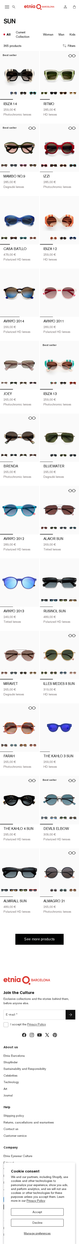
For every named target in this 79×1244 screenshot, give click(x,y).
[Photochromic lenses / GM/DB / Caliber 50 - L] (63, 673)
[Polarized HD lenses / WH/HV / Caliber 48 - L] (72, 93)
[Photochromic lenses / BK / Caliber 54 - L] (23, 93)
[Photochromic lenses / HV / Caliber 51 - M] (72, 890)
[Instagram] (31, 1035)
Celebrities (11, 1075)
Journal (8, 1095)
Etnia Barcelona (14, 1055)
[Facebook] (24, 1035)
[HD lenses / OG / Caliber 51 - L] (33, 745)
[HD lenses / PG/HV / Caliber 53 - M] (33, 455)
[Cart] (74, 7)
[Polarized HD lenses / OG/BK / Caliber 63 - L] (72, 455)
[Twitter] (47, 1035)
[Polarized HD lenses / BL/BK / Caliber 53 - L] (53, 600)
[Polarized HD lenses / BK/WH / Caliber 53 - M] (13, 455)
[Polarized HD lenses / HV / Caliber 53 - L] (63, 600)
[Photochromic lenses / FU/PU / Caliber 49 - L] (23, 165)
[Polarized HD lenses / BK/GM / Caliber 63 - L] (53, 455)
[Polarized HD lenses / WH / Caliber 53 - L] (72, 600)
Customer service (15, 1135)
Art (5, 1089)
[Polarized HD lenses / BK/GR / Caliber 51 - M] (63, 890)
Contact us (11, 1129)
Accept (37, 1212)
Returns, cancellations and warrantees (29, 1122)
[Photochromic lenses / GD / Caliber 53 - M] (23, 383)
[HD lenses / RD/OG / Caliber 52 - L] (72, 383)
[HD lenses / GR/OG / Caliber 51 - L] (63, 817)
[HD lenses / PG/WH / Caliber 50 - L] (72, 673)
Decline (37, 1222)
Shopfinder (11, 1062)
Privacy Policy (36, 1200)
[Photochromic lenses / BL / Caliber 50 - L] (72, 238)
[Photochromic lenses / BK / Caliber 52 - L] (63, 383)
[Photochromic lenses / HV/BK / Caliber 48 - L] (63, 93)
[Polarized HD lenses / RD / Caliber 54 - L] (33, 890)
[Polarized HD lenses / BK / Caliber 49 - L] (13, 165)
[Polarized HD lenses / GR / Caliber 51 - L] (13, 745)
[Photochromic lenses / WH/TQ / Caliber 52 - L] (53, 383)
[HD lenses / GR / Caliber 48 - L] (44, 93)
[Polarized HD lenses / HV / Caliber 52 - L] (13, 238)
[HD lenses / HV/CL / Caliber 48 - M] (63, 165)
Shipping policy (14, 1115)
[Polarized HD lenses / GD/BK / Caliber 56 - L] (63, 528)
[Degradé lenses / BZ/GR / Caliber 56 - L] (53, 528)
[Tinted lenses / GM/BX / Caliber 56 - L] (44, 528)
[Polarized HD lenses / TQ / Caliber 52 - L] (23, 238)
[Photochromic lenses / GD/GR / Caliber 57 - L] (23, 673)
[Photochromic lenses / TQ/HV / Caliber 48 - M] (72, 165)
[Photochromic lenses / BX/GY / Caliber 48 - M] (44, 165)
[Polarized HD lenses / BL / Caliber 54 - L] (13, 890)
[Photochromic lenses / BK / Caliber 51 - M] (53, 890)
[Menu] (7, 7)
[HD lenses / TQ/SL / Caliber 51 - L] (72, 817)
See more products (39, 939)
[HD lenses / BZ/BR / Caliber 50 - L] (53, 673)
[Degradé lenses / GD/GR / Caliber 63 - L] (63, 455)
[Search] (14, 7)
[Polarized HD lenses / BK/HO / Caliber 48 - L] (53, 93)
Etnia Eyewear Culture (18, 1156)
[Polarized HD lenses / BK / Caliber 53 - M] (13, 383)
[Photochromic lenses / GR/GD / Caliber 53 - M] (23, 455)
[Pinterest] (54, 1035)
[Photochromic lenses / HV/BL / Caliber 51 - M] (23, 745)
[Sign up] (70, 1014)
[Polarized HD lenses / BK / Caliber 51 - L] (44, 817)
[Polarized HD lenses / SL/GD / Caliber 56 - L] (72, 528)
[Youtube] (39, 1035)
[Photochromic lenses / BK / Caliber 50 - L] (63, 238)
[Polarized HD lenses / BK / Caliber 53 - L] (44, 600)
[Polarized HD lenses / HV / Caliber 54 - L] (23, 890)
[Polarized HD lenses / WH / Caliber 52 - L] (33, 238)
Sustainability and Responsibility (25, 1068)
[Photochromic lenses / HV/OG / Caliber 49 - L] (33, 165)
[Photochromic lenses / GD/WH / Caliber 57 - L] (33, 673)
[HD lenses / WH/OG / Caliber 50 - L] (53, 238)
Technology (11, 1082)
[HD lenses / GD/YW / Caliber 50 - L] (44, 673)
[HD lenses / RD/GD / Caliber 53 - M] (33, 383)
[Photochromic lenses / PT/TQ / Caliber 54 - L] (33, 93)
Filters (71, 46)
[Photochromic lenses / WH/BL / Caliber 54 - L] (13, 93)
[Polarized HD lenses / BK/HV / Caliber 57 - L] (13, 673)
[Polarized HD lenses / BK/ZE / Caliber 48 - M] (53, 165)
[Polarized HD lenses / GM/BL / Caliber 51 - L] (53, 817)
